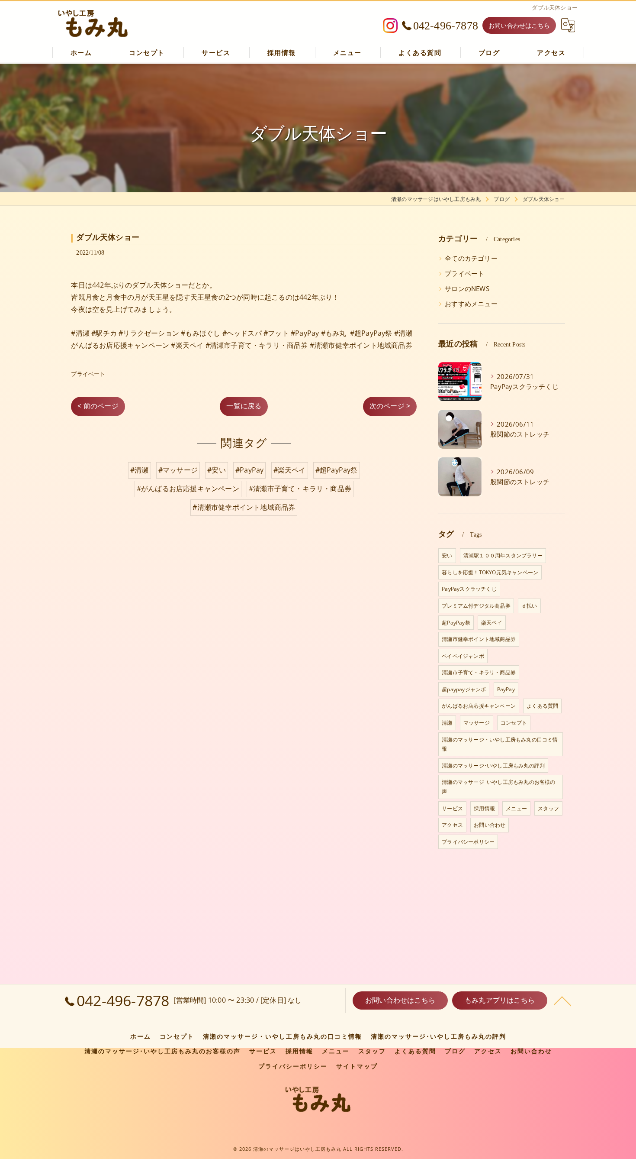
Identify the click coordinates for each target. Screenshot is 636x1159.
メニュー (516, 808)
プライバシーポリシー (468, 841)
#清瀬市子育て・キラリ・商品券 (300, 488)
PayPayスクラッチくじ (469, 588)
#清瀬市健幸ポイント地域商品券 (244, 507)
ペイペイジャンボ (463, 656)
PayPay (506, 689)
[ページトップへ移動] (562, 1000)
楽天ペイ (491, 622)
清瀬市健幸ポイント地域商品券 (479, 639)
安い (447, 555)
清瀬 (447, 722)
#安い (216, 470)
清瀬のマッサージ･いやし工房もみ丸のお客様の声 (498, 786)
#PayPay (249, 470)
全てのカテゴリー (471, 258)
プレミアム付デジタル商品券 (476, 605)
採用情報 (484, 808)
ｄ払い (529, 605)
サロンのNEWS (467, 289)
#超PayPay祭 (336, 470)
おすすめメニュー (471, 304)
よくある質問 (542, 705)
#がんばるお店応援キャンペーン (188, 488)
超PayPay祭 (456, 622)
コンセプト (514, 722)
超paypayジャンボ (464, 689)
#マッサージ (178, 470)
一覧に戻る (243, 406)
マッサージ (476, 722)
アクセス (452, 825)
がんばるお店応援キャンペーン (479, 705)
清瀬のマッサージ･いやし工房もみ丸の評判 (493, 765)
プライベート (88, 374)
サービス (452, 808)
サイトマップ (357, 1066)
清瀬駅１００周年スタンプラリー (503, 555)
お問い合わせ (489, 825)
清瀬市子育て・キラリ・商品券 (479, 672)
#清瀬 (139, 470)
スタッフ (548, 808)
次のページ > (389, 406)
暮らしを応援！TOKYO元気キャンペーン (490, 572)
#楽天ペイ (289, 470)
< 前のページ (97, 406)
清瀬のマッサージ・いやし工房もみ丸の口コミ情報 (500, 744)
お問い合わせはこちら (519, 25)
